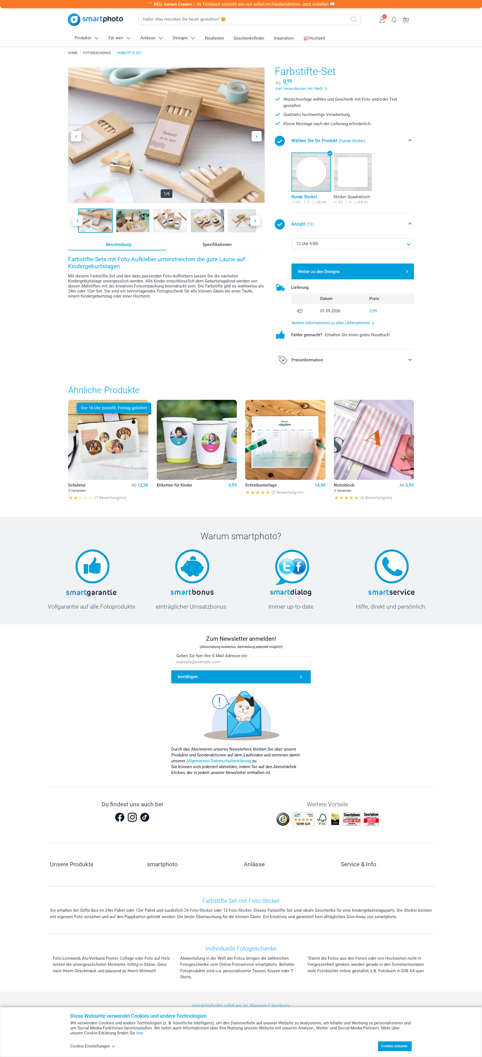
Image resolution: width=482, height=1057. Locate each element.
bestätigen (187, 676)
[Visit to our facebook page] (120, 817)
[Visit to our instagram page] (132, 817)
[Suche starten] (354, 19)
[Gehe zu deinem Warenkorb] (406, 19)
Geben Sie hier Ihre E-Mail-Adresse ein (211, 655)
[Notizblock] (374, 440)
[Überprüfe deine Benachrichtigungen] (394, 19)
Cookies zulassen (394, 1046)
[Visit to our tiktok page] (145, 817)
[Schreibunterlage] (285, 440)
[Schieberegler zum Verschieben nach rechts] (257, 136)
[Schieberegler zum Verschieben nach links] (76, 136)
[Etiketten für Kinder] (197, 440)
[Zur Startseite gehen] (95, 19)
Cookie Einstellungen (90, 1046)
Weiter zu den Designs (319, 271)
